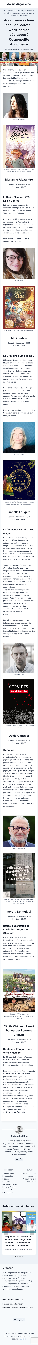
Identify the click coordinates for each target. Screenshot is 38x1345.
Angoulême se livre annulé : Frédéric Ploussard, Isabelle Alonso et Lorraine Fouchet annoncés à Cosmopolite (9, 1181)
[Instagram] (23, 1319)
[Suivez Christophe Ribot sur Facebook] (17, 1159)
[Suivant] (32, 1232)
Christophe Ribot (13, 49)
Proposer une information (12, 1304)
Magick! (23, 1339)
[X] (19, 1319)
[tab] (15, 1256)
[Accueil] (4, 10)
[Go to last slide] (6, 1232)
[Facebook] (15, 1319)
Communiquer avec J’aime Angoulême (17, 1307)
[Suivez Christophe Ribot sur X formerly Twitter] (21, 1159)
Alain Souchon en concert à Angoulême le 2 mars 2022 (28, 1176)
